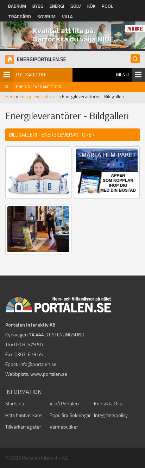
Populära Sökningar (70, 415)
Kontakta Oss (108, 403)
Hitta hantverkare (23, 415)
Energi (57, 6)
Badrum (17, 6)
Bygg (37, 6)
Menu (122, 74)
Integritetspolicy (111, 415)
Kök (91, 6)
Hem (10, 96)
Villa (67, 16)
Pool (107, 6)
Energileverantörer (38, 96)
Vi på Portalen (64, 403)
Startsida (14, 403)
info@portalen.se (38, 364)
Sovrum (46, 16)
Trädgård (19, 16)
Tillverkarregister (23, 426)
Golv (75, 6)
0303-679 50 (28, 344)
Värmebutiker (64, 426)
